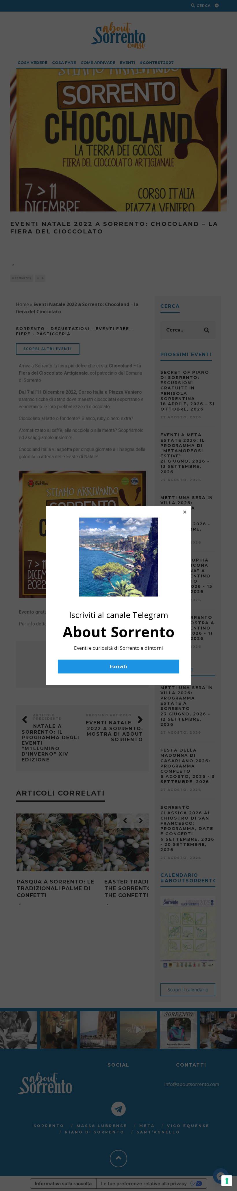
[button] (184, 512)
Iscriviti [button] (118, 666)
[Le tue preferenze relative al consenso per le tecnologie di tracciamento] (226, 1180)
